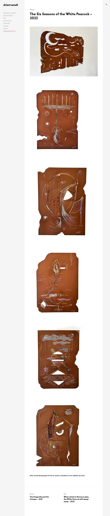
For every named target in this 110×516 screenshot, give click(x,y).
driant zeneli (10, 5)
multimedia (6, 23)
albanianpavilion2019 (9, 31)
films (4, 18)
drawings (5, 26)
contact (5, 28)
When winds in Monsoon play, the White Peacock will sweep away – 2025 (76, 497)
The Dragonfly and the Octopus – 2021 (39, 496)
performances (7, 20)
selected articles (8, 15)
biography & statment (9, 13)
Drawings (32, 9)
